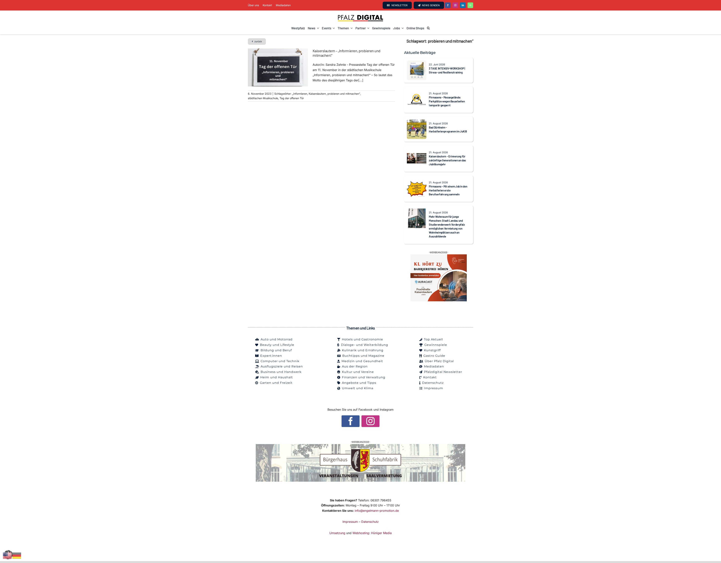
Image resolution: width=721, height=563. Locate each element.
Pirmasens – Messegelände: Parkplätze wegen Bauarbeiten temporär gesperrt (447, 101)
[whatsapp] (470, 5)
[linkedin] (463, 5)
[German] (17, 555)
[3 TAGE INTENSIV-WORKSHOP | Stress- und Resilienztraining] (416, 63)
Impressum (350, 522)
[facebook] (448, 5)
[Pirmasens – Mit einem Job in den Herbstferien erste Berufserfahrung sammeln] (416, 181)
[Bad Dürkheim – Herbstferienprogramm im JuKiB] (416, 122)
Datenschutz (370, 522)
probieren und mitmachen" (343, 93)
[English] (7, 555)
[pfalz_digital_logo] (360, 16)
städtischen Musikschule (263, 98)
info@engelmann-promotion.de (377, 510)
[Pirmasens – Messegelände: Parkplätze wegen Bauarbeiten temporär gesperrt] (416, 92)
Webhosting (360, 533)
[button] (428, 28)
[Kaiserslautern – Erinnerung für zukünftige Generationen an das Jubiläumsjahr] (416, 151)
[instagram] (455, 5)
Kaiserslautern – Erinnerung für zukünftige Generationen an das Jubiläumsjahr (447, 160)
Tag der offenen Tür (292, 98)
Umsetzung (337, 533)
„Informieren (299, 93)
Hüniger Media (381, 533)
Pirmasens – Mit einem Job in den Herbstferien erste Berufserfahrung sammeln (448, 190)
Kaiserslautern (317, 93)
